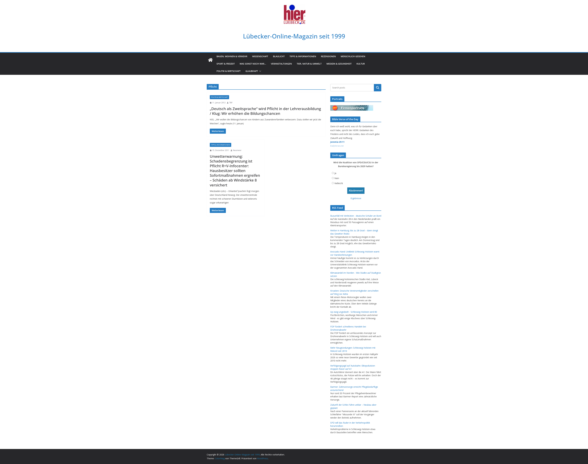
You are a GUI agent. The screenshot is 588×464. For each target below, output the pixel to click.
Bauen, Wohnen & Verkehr (232, 56)
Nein (336, 178)
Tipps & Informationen (303, 56)
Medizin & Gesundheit (339, 63)
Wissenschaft (260, 56)
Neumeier (237, 150)
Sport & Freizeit (226, 63)
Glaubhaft (251, 71)
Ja (335, 173)
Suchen (377, 87)
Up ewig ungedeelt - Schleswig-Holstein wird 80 (353, 311)
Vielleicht (338, 183)
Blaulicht (279, 56)
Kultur (360, 63)
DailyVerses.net (337, 146)
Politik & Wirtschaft (229, 71)
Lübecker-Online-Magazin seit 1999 (294, 36)
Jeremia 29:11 (337, 141)
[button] (259, 71)
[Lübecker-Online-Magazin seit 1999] (210, 60)
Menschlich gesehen (353, 56)
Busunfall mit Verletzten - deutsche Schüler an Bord (355, 215)
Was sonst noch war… (253, 63)
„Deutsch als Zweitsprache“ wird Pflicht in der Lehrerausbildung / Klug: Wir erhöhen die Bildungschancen (265, 111)
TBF (230, 102)
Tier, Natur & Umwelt (309, 63)
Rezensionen (328, 56)
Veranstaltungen (281, 63)
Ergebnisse (356, 198)
